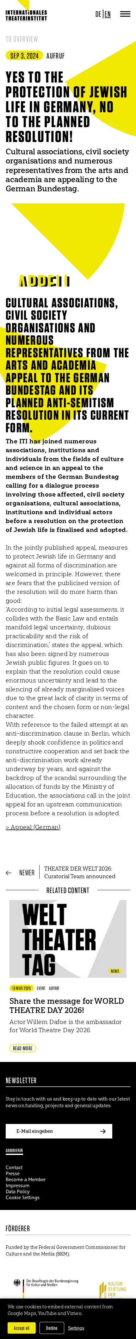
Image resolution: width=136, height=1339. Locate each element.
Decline (52, 1327)
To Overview (22, 39)
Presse (13, 1173)
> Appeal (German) (33, 827)
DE (99, 14)
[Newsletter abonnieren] (102, 1131)
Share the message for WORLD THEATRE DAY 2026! (66, 1005)
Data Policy (18, 1191)
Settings (76, 1327)
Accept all (21, 1327)
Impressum (17, 1185)
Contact (14, 1167)
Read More (23, 1048)
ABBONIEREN (14, 1150)
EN (108, 14)
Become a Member (26, 1179)
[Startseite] (26, 15)
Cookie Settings (23, 1197)
